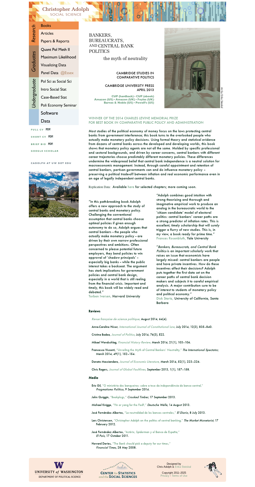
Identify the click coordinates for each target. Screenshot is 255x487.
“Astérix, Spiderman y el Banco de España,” (152, 432)
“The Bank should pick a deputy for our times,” (141, 443)
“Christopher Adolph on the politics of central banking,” (148, 420)
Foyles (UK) (145, 99)
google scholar (45, 151)
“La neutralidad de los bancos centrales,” (150, 412)
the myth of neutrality (125, 59)
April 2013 (145, 90)
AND (93, 46)
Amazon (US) (103, 99)
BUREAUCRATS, (106, 41)
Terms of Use (179, 475)
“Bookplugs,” (118, 397)
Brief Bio (38, 144)
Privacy (165, 475)
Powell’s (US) (144, 102)
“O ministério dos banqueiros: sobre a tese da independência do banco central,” (152, 385)
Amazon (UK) (125, 99)
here (131, 187)
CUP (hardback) (123, 96)
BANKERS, (100, 35)
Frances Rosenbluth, (171, 238)
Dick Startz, (164, 298)
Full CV (37, 129)
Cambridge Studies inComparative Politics (135, 75)
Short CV (38, 137)
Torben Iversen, (100, 296)
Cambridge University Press (129, 85)
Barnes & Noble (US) (118, 102)
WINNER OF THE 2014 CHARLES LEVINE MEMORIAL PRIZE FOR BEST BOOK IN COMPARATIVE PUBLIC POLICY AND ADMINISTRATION (146, 120)
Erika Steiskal (183, 466)
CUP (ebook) (145, 96)
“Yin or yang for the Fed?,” (129, 405)
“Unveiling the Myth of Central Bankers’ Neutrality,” (149, 350)
